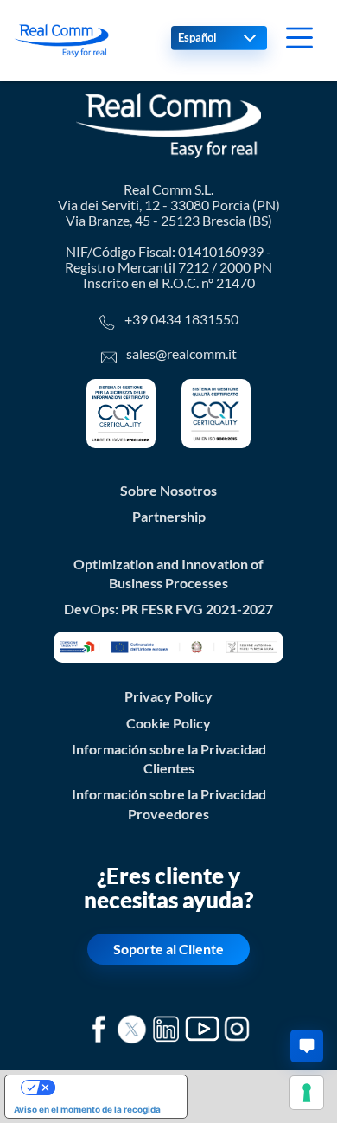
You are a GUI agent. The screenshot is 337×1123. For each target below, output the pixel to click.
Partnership (169, 516)
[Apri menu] (299, 37)
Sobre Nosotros (168, 490)
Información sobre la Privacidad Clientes (169, 758)
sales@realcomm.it (181, 354)
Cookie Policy (168, 723)
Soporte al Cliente (168, 949)
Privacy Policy (168, 696)
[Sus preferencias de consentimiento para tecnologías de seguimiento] (306, 1092)
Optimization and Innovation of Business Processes (168, 573)
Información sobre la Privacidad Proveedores (169, 803)
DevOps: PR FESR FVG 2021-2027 (168, 609)
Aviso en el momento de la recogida (87, 1109)
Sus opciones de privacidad (113, 1087)
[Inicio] (61, 40)
